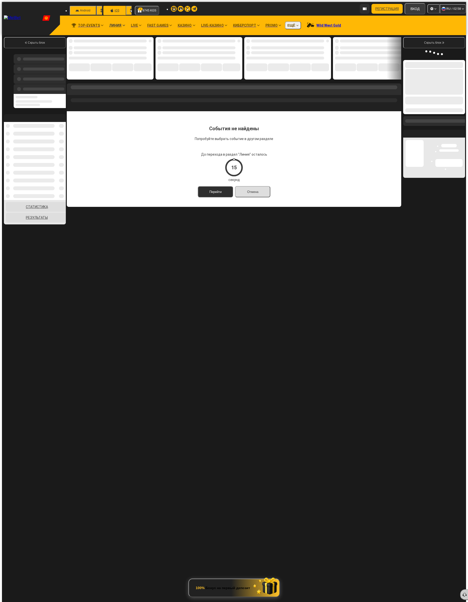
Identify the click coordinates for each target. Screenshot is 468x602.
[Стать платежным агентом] (365, 9)
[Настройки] (433, 8)
